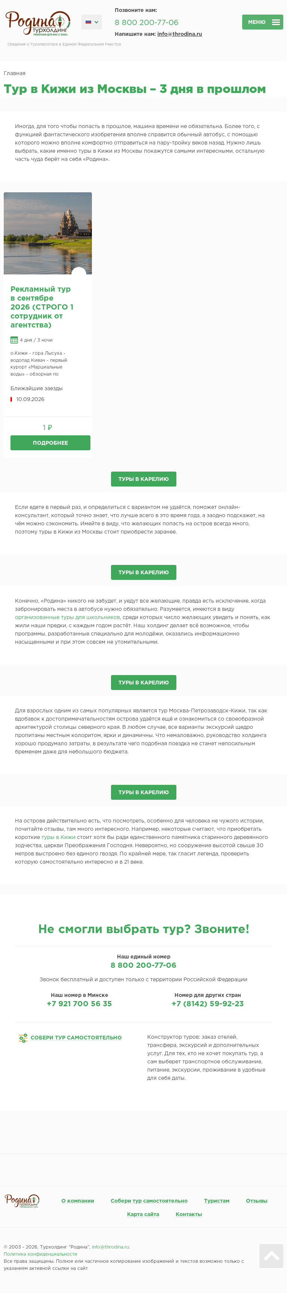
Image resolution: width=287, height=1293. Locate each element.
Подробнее (50, 443)
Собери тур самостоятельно (149, 1201)
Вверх (271, 1256)
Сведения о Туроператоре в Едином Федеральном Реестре (64, 44)
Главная (14, 73)
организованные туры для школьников (67, 617)
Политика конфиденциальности (40, 1254)
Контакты (189, 1214)
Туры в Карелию (143, 479)
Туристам (216, 1201)
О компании (77, 1201)
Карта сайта (143, 1214)
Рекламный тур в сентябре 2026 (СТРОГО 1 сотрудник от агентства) (41, 307)
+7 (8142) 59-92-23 (208, 1004)
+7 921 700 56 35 (79, 1004)
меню (257, 22)
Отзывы (257, 1201)
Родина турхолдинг (38, 23)
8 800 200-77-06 (147, 22)
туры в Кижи (58, 837)
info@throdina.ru (179, 34)
